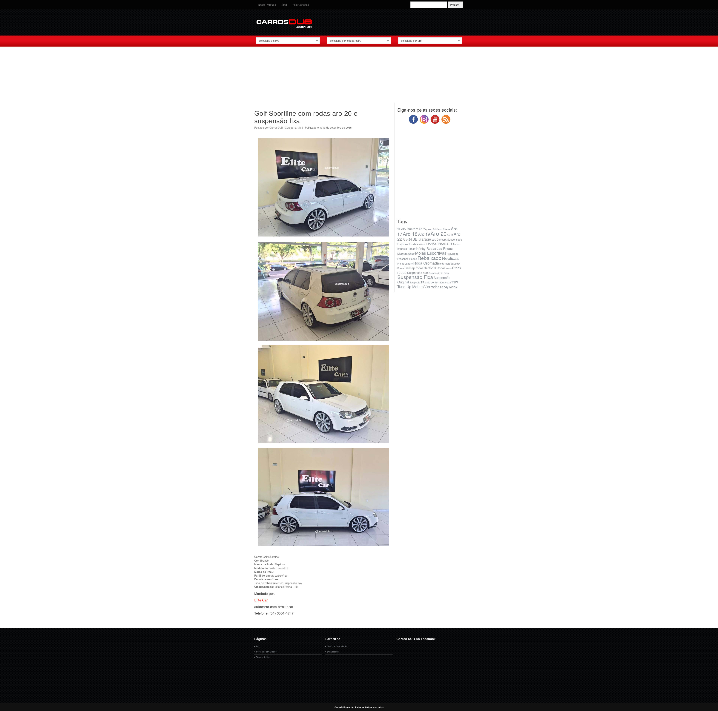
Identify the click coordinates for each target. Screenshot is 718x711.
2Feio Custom (407, 229)
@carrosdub (333, 652)
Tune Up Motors (410, 286)
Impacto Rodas (406, 249)
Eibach (422, 244)
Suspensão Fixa (415, 276)
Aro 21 (450, 234)
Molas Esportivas (430, 253)
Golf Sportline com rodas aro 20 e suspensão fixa (306, 116)
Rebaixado (429, 257)
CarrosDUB (276, 127)
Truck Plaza (445, 282)
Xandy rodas (448, 287)
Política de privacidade (266, 652)
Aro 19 (424, 234)
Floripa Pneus (437, 243)
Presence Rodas (407, 259)
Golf (300, 127)
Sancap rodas (414, 268)
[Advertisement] (359, 76)
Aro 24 (407, 239)
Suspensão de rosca (439, 272)
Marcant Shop (406, 253)
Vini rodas (431, 286)
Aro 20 (438, 233)
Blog (284, 5)
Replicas (450, 258)
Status (449, 268)
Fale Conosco (300, 5)
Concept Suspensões (449, 239)
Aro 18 (410, 233)
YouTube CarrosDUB (336, 646)
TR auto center (429, 282)
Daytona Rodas (407, 244)
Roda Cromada (426, 263)
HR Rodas (454, 244)
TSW (454, 282)
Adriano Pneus (441, 229)
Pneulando (452, 253)
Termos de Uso (263, 657)
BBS (434, 239)
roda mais (444, 263)
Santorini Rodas (434, 268)
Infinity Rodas (426, 248)
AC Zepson (425, 229)
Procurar (455, 5)
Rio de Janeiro (405, 263)
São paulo (414, 282)
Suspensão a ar (417, 273)
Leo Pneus (445, 248)
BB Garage (421, 239)
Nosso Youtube (267, 5)
